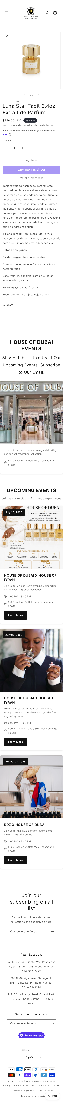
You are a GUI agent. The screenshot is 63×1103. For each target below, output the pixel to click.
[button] (6, 13)
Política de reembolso (24, 1085)
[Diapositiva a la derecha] (39, 95)
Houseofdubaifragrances (29, 1081)
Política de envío (45, 1091)
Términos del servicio (23, 1091)
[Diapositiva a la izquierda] (24, 95)
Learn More (15, 615)
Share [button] (9, 304)
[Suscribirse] (52, 931)
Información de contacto (33, 1096)
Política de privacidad (49, 1085)
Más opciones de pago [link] (31, 177)
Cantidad (7, 140)
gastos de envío (13, 125)
